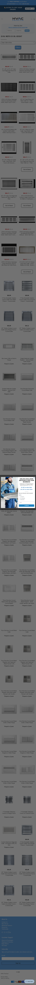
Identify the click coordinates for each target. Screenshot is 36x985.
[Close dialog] (34, 478)
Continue (26, 505)
